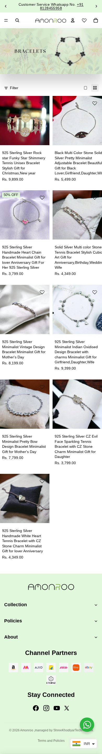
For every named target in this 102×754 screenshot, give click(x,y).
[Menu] (6, 20)
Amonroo (26, 730)
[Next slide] (96, 6)
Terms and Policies (51, 741)
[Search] (17, 20)
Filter (14, 88)
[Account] (72, 20)
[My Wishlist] (84, 19)
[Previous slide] (6, 6)
